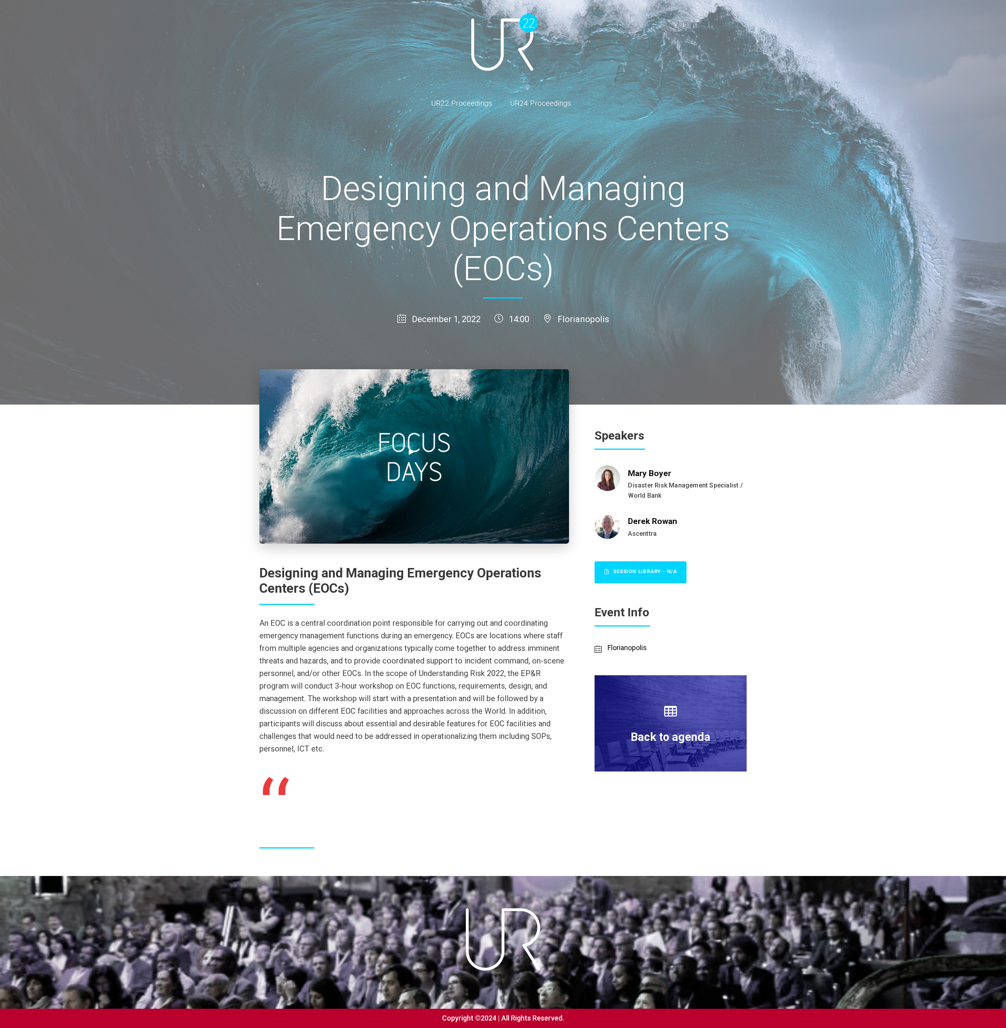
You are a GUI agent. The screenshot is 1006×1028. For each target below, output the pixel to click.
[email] (988, 500)
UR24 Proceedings (540, 103)
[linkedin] (988, 480)
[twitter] (988, 462)
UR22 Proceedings (461, 103)
